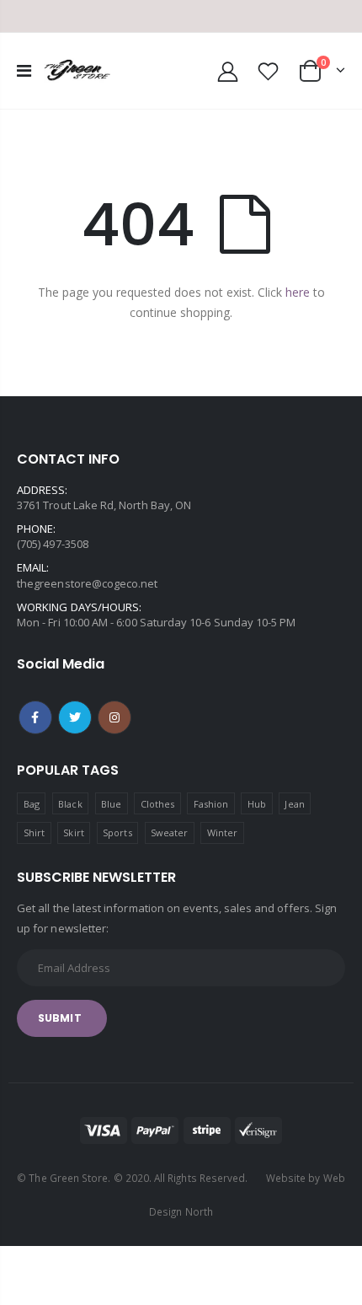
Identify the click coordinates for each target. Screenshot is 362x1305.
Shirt (34, 832)
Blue (111, 804)
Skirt (73, 832)
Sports (117, 832)
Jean (294, 804)
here (297, 292)
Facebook (35, 717)
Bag (32, 804)
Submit (60, 1018)
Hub (257, 804)
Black (70, 804)
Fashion (211, 804)
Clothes (157, 804)
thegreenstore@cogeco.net (87, 583)
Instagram (114, 717)
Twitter (75, 717)
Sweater (169, 832)
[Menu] (24, 70)
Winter (222, 832)
